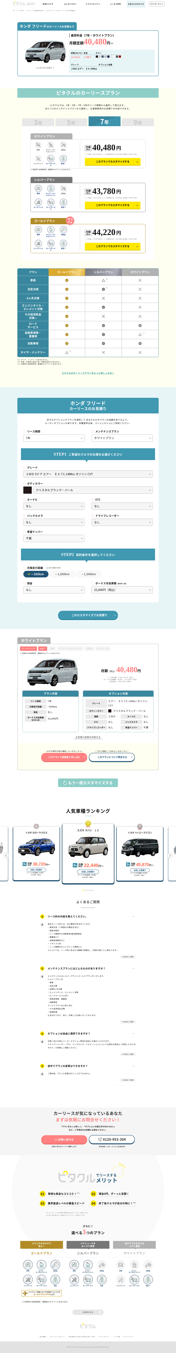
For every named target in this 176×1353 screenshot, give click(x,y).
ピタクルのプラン (93, 4)
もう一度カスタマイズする (90, 783)
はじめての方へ (70, 4)
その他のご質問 (128, 957)
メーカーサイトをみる (44, 67)
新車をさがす (48, 4)
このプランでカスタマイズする (112, 161)
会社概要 (43, 1337)
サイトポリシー (104, 1337)
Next (170, 855)
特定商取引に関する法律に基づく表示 (82, 1337)
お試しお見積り (36, 870)
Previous (6, 855)
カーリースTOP (18, 10)
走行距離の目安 (55, 568)
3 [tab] (88, 890)
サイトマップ (128, 1337)
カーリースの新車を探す (35, 10)
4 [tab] (90, 890)
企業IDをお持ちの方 (136, 4)
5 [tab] (92, 890)
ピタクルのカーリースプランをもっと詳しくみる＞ (88, 373)
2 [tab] (85, 890)
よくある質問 (115, 4)
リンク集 (117, 1337)
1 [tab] (83, 890)
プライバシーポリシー (57, 1337)
